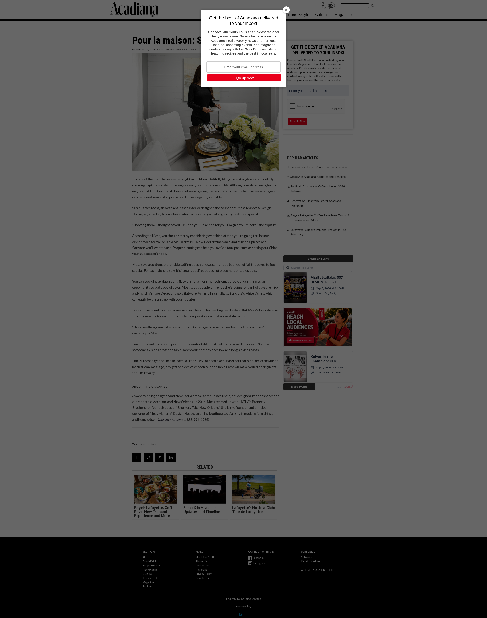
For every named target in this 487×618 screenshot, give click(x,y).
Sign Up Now (244, 78)
